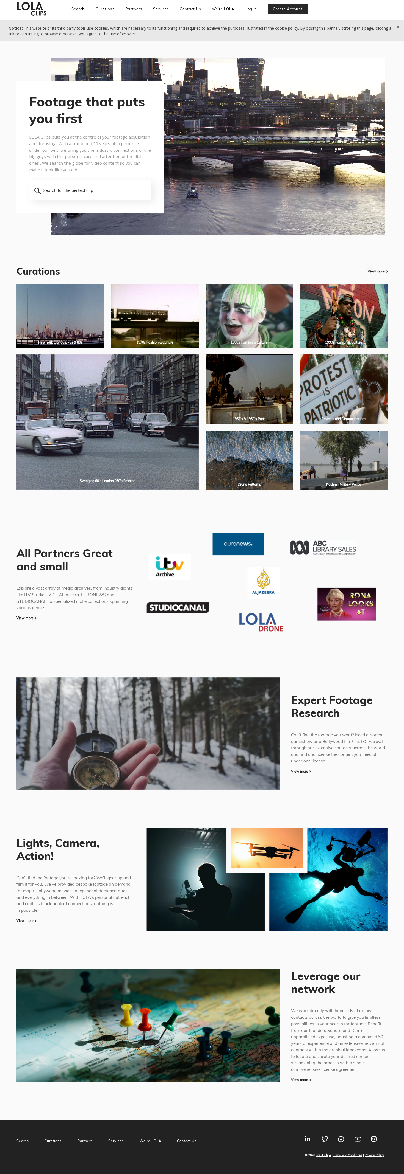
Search (78, 9)
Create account (288, 9)
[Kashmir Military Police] (344, 460)
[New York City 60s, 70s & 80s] (60, 315)
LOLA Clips (323, 1155)
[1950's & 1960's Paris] (249, 389)
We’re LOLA (223, 9)
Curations (105, 9)
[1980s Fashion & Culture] (249, 315)
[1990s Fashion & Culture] (344, 315)
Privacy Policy (374, 1155)
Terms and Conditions (347, 1155)
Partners (133, 9)
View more (376, 271)
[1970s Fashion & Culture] (155, 315)
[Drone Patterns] (249, 460)
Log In (251, 9)
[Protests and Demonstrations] (344, 389)
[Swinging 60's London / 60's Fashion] (107, 421)
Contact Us (190, 9)
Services (161, 9)
